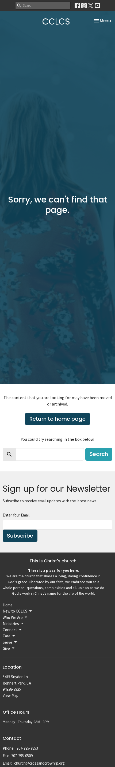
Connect (10, 629)
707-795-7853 (27, 748)
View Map (10, 695)
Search (99, 454)
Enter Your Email (16, 515)
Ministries (11, 623)
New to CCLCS (15, 611)
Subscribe (20, 535)
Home (8, 604)
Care (6, 635)
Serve (7, 642)
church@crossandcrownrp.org (39, 763)
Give (6, 648)
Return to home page (57, 419)
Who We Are (13, 617)
